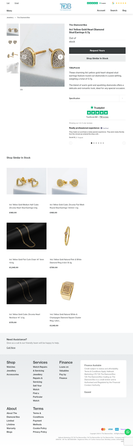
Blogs (9, 432)
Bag (124, 10)
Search (113, 10)
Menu (9, 10)
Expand (87, 392)
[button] (60, 57)
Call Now (11, 347)
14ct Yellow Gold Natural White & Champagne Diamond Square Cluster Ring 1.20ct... (65, 317)
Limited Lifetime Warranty (11, 424)
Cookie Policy (40, 428)
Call (8, 3)
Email (17, 3)
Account (101, 10)
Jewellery (10, 18)
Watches (11, 367)
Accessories (13, 374)
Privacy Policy (40, 432)
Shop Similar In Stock (97, 58)
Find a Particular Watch (37, 397)
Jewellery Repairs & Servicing (37, 378)
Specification (74, 98)
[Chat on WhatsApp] (128, 432)
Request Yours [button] (97, 50)
